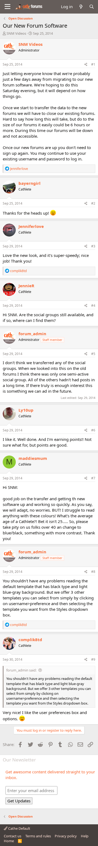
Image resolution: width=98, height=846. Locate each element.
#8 (93, 571)
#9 (93, 659)
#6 (93, 430)
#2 (93, 203)
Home (9, 840)
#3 (93, 246)
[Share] (85, 65)
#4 (93, 305)
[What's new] (80, 7)
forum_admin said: (21, 670)
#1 (93, 64)
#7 (93, 478)
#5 (93, 353)
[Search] (91, 7)
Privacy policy (66, 836)
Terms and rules (38, 836)
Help (84, 836)
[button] (7, 7)
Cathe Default (18, 828)
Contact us (12, 836)
